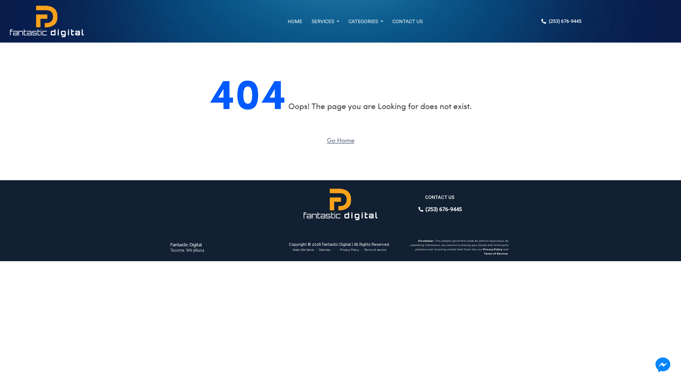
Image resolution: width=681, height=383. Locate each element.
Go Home (340, 139)
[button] (325, 21)
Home (295, 21)
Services (323, 21)
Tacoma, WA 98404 (187, 250)
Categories (363, 21)
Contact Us (407, 21)
